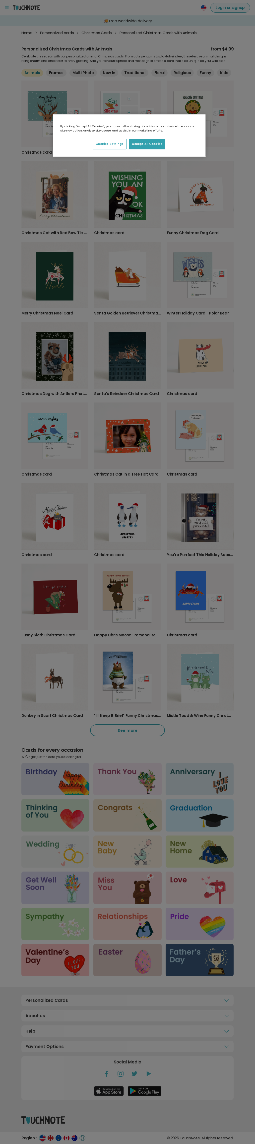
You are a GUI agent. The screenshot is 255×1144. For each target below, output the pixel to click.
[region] (129, 135)
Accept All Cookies (147, 144)
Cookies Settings (110, 144)
